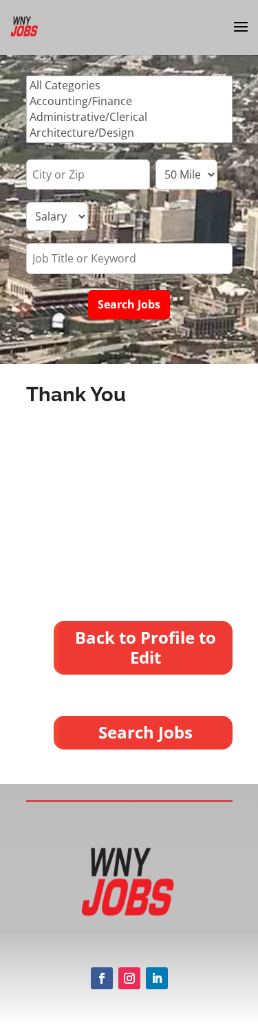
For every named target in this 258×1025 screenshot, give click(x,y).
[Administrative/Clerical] (129, 117)
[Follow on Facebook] (102, 978)
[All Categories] (129, 85)
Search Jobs (145, 732)
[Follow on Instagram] (129, 978)
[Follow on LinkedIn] (157, 978)
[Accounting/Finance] (129, 101)
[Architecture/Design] (129, 133)
